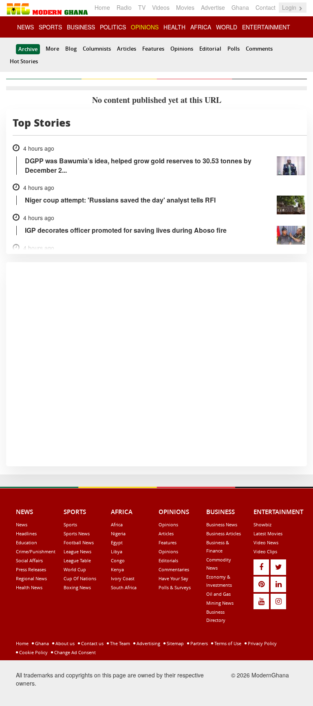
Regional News (31, 578)
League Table (77, 560)
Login (290, 7)
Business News (221, 524)
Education (26, 542)
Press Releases (31, 569)
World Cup (75, 569)
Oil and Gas (218, 594)
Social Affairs (29, 560)
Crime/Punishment (35, 551)
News (21, 524)
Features (153, 48)
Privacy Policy (262, 643)
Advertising (147, 643)
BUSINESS (81, 27)
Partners (198, 643)
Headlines (26, 533)
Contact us (92, 643)
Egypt (117, 542)
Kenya (117, 569)
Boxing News (77, 587)
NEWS (25, 27)
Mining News (220, 603)
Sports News (77, 533)
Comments (259, 48)
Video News (265, 542)
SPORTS (50, 27)
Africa (117, 524)
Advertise (213, 7)
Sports (70, 524)
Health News (29, 587)
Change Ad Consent (74, 652)
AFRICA (200, 27)
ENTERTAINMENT (266, 27)
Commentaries (174, 569)
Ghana (240, 7)
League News (77, 551)
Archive (27, 49)
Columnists (97, 48)
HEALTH (174, 27)
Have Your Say (173, 578)
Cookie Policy (33, 652)
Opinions (181, 48)
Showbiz (262, 524)
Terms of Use (227, 643)
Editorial (210, 48)
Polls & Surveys (175, 587)
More (52, 48)
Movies (185, 7)
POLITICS (113, 27)
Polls (233, 48)
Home (102, 7)
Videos (161, 7)
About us (64, 643)
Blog (71, 48)
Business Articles (223, 533)
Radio (124, 7)
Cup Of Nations (80, 578)
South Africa (124, 587)
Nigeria (118, 533)
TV (141, 7)
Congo (118, 560)
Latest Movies (267, 533)
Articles (126, 48)
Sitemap (174, 643)
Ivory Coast (122, 578)
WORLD (226, 27)
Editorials (168, 560)
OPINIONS (145, 27)
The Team (119, 643)
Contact (266, 7)
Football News (79, 542)
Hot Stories (24, 61)
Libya (116, 551)
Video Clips (265, 551)
